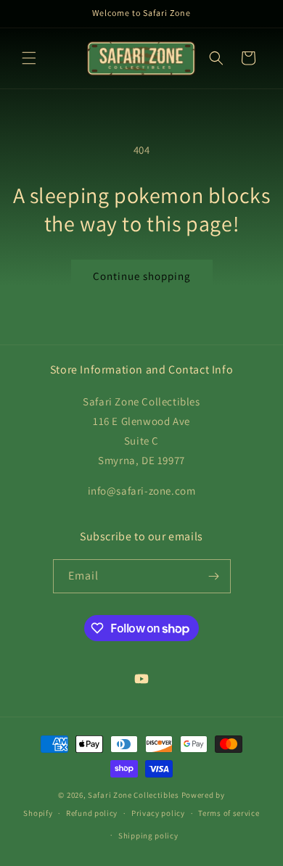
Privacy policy (158, 813)
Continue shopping (142, 276)
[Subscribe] (214, 576)
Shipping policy (148, 835)
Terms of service (228, 813)
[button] (29, 58)
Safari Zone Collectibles (133, 795)
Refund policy (92, 813)
